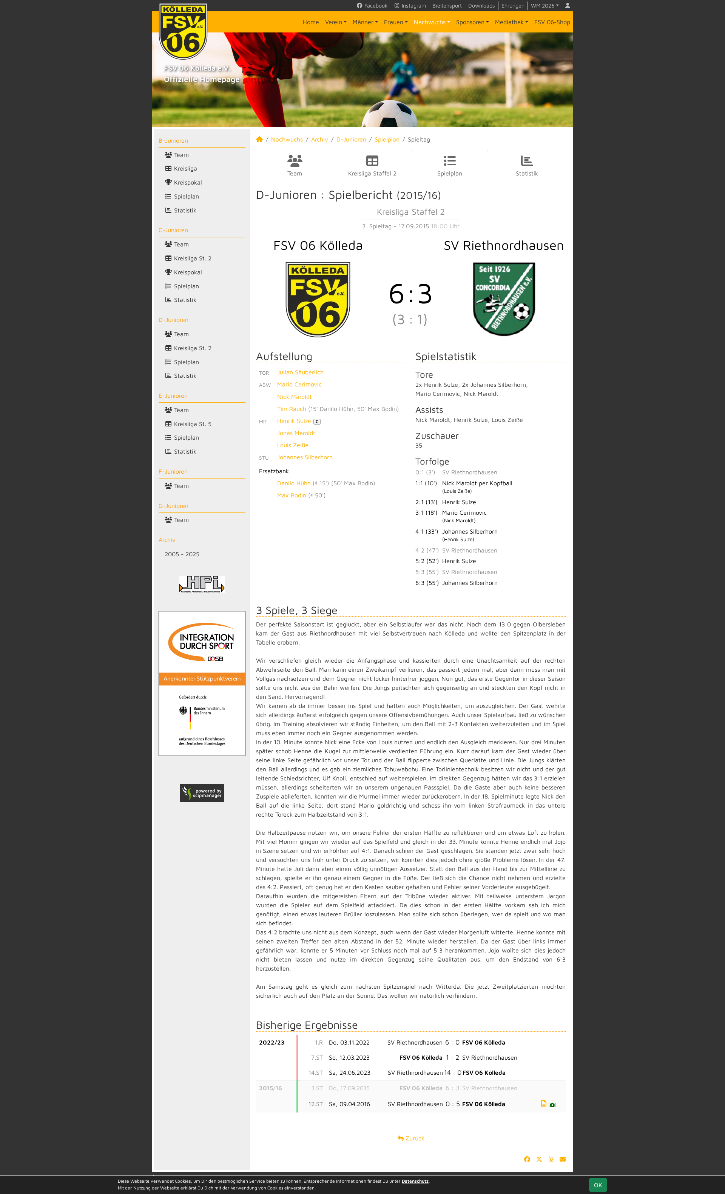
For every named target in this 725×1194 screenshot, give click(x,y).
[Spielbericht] (543, 1103)
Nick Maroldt (294, 396)
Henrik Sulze (297, 420)
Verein (333, 21)
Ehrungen (512, 5)
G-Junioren (173, 505)
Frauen (393, 21)
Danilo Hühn (294, 483)
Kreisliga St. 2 (191, 258)
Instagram (413, 5)
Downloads (481, 5)
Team (180, 154)
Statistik (184, 210)
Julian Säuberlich (300, 372)
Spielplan (185, 196)
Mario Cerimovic (299, 384)
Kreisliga (184, 168)
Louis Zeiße (293, 445)
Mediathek (509, 21)
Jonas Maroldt (296, 432)
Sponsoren (470, 21)
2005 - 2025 (182, 554)
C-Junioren (173, 229)
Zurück (414, 1138)
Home (311, 21)
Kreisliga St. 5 (191, 423)
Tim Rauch (291, 408)
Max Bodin (291, 495)
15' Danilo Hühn (331, 408)
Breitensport (447, 5)
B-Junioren (173, 140)
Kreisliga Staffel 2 (372, 173)
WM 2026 (542, 5)
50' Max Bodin (377, 408)
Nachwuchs (430, 21)
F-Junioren (173, 471)
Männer (363, 21)
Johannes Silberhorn (305, 457)
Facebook (375, 5)
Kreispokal (187, 182)
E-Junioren (173, 395)
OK (598, 1185)
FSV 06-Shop (552, 21)
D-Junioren (173, 319)
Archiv (167, 539)
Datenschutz (415, 1181)
